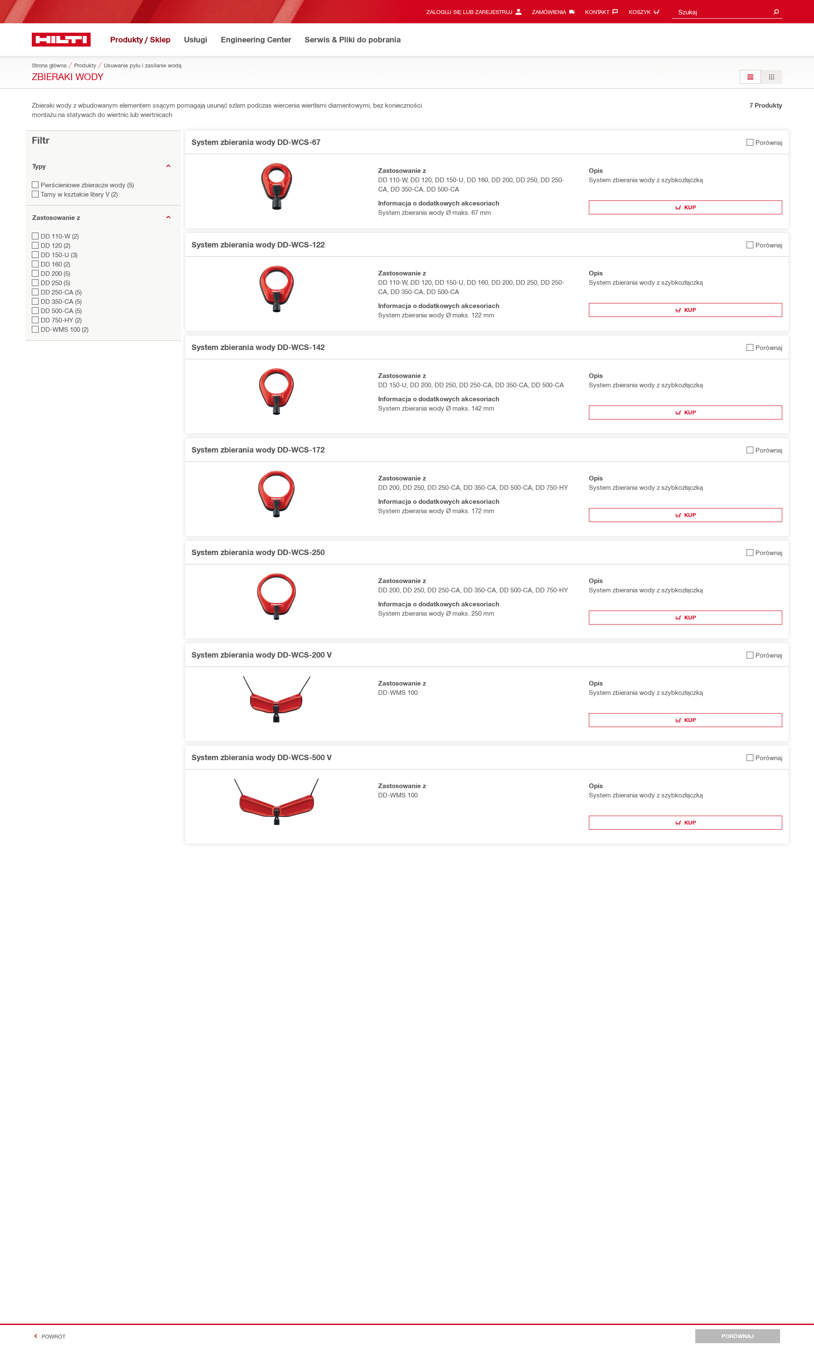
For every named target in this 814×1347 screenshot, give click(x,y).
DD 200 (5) (55, 273)
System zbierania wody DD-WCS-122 (258, 244)
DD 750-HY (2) (61, 320)
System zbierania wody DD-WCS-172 (258, 449)
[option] (750, 77)
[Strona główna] (61, 40)
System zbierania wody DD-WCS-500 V (262, 757)
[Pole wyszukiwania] (776, 12)
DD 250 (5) (55, 282)
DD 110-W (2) (60, 236)
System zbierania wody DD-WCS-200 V (262, 654)
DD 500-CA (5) (61, 310)
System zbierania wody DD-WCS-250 (258, 552)
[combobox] (727, 12)
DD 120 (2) (55, 245)
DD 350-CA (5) (61, 301)
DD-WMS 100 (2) (65, 329)
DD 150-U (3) (59, 254)
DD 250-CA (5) (61, 292)
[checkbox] (764, 142)
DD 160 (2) (55, 264)
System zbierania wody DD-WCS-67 (256, 142)
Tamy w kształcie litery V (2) (79, 194)
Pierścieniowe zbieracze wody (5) (87, 185)
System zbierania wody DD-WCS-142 (258, 347)
